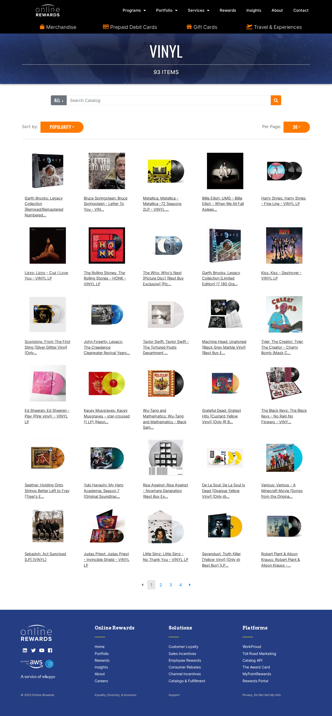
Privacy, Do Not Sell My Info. (262, 695)
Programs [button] (132, 10)
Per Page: (272, 126)
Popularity (60, 127)
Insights (253, 10)
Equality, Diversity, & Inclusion (115, 695)
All (57, 100)
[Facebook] (50, 650)
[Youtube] (42, 650)
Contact (301, 10)
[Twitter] (33, 650)
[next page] (190, 584)
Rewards (228, 10)
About (277, 10)
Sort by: (31, 126)
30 (295, 127)
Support (174, 695)
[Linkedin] (25, 650)
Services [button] (196, 10)
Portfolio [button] (164, 10)
